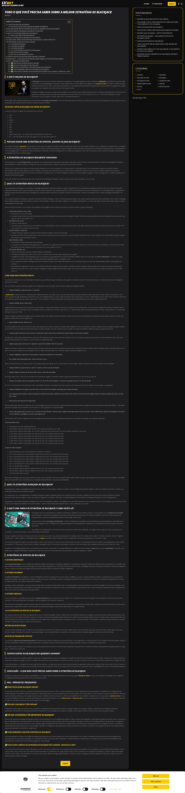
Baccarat (162, 75)
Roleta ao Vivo (164, 86)
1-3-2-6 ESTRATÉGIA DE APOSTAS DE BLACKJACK (25, 50)
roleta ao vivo (66, 698)
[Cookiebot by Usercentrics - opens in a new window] (25, 789)
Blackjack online (84, 676)
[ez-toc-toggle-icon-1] (68, 22)
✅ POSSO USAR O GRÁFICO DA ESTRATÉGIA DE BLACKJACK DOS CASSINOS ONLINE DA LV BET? (40, 71)
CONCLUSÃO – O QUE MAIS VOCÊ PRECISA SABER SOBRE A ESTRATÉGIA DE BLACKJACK (35, 59)
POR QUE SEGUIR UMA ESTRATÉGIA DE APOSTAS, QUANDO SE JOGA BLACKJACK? (33, 29)
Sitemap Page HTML (139, 98)
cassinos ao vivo (100, 84)
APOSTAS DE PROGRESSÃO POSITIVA (21, 54)
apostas (23, 146)
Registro (171, 4)
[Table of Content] (69, 21)
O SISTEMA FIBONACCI (17, 48)
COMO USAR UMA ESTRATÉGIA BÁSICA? (22, 35)
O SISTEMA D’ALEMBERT (17, 46)
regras (42, 538)
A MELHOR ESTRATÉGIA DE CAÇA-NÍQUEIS (150, 41)
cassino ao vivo (115, 696)
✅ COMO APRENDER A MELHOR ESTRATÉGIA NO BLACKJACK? (30, 69)
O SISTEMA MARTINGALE (18, 44)
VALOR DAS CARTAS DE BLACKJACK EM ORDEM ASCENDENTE (29, 27)
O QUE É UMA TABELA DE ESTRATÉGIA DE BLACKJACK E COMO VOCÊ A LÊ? (31, 40)
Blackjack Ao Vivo (143, 81)
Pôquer (162, 84)
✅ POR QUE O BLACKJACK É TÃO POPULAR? (25, 65)
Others (146, 4)
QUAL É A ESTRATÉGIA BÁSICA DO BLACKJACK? (22, 33)
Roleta (139, 86)
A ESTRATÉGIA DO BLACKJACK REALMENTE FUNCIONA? (25, 31)
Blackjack (7, 15)
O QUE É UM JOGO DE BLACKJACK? (18, 24)
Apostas (140, 75)
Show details (113, 789)
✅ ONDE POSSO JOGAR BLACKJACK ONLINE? (25, 63)
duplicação (9, 295)
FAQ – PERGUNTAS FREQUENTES (18, 61)
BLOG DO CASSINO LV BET (13, 5)
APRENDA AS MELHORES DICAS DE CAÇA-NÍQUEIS (152, 19)
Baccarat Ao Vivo (143, 78)
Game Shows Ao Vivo (144, 84)
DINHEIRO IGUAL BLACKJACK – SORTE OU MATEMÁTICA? (154, 33)
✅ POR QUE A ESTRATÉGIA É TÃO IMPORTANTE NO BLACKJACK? (31, 67)
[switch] (68, 789)
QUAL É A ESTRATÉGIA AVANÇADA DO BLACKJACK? (23, 37)
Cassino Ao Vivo (164, 81)
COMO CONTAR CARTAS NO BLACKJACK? (150, 27)
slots (139, 89)
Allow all (156, 776)
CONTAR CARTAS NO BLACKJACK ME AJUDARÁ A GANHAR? (26, 57)
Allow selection (156, 781)
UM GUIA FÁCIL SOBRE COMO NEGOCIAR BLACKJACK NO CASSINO (157, 30)
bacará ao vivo (77, 698)
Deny (156, 787)
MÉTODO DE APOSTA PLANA (19, 52)
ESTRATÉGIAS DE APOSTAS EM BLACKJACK (21, 42)
